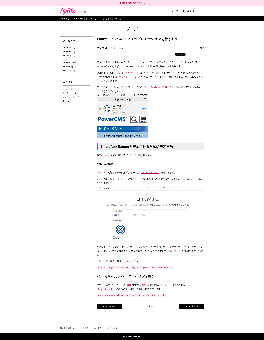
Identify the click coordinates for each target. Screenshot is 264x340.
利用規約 (84, 328)
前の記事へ (110, 306)
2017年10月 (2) (69, 67)
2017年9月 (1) (69, 71)
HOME (63, 19)
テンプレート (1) (70, 93)
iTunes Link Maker (150, 172)
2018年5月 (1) (69, 47)
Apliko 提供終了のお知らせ (132, 3)
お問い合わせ (187, 11)
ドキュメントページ (127, 77)
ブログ (174, 11)
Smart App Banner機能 (156, 87)
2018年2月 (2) (69, 56)
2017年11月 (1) (69, 62)
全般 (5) (66, 101)
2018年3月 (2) (69, 51)
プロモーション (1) (71, 97)
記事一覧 (150, 306)
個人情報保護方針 (67, 328)
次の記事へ (191, 306)
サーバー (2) (68, 89)
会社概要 (98, 328)
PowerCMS (131, 72)
